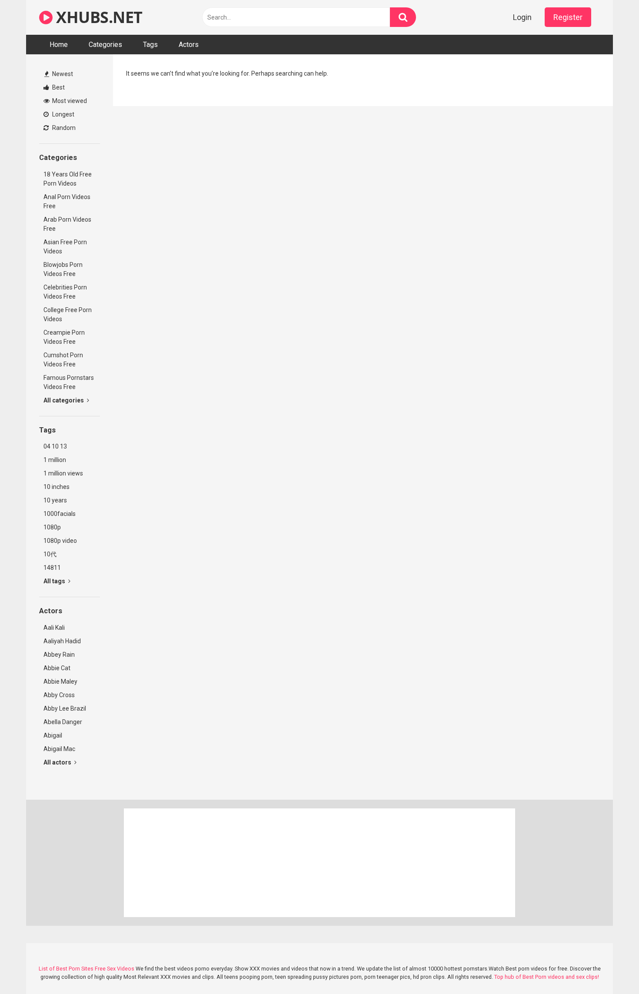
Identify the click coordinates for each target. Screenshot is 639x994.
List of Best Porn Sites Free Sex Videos (86, 968)
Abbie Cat (56, 668)
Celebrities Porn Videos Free (65, 292)
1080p (52, 527)
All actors (58, 762)
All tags (55, 581)
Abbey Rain (59, 654)
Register (567, 17)
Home (59, 44)
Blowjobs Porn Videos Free (63, 269)
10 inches (56, 486)
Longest (62, 114)
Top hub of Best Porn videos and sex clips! (546, 977)
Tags (150, 44)
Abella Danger (62, 721)
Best (58, 87)
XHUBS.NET (98, 17)
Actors (189, 44)
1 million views (63, 473)
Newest (62, 73)
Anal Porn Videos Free (66, 201)
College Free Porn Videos (67, 314)
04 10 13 (55, 446)
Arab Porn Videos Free (67, 224)
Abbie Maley (60, 681)
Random (63, 127)
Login (522, 17)
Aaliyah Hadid (62, 641)
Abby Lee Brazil (64, 708)
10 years (55, 500)
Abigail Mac (59, 748)
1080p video (60, 540)
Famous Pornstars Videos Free (68, 382)
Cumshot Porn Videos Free (63, 360)
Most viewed (69, 100)
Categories (105, 44)
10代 (50, 554)
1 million (54, 459)
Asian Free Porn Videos (65, 247)
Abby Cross (59, 694)
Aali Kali (54, 627)
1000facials (59, 513)
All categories (64, 400)
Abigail (52, 735)
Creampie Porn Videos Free (64, 337)
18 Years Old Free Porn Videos (67, 179)
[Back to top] (610, 968)
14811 (52, 567)
